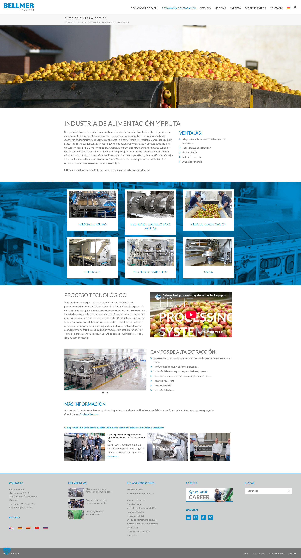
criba (208, 272)
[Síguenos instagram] (195, 517)
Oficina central (258, 553)
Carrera (235, 8)
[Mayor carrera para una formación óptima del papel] (76, 492)
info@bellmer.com (24, 507)
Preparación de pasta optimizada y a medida (96, 501)
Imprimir (292, 553)
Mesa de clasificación (208, 224)
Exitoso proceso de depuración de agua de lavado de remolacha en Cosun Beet (126, 437)
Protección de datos (276, 553)
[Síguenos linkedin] (188, 517)
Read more (112, 456)
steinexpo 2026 (135, 489)
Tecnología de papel (144, 8)
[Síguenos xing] (210, 517)
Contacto (276, 8)
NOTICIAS (220, 8)
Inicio (246, 553)
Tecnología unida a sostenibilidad (95, 513)
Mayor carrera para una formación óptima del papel (99, 490)
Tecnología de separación (179, 8)
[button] (7, 551)
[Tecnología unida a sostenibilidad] (76, 514)
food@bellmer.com (89, 414)
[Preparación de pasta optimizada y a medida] (76, 503)
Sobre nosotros (255, 8)
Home (67, 22)
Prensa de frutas (92, 224)
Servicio (205, 8)
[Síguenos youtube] (203, 517)
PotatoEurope (134, 504)
